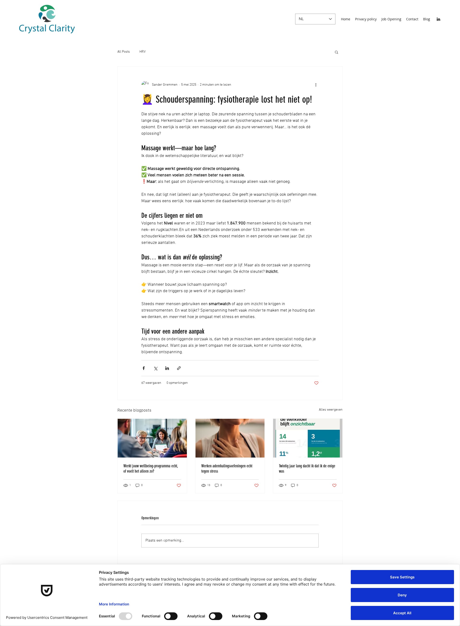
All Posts (123, 52)
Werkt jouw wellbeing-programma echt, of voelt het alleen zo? (150, 468)
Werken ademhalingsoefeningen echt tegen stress (226, 468)
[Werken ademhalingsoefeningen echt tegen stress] (230, 438)
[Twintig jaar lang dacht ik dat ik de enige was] (307, 438)
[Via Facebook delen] (143, 368)
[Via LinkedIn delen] (167, 368)
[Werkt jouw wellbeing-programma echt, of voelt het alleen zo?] (152, 438)
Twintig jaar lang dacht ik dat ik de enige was (307, 468)
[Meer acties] (316, 85)
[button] (336, 52)
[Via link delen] (179, 368)
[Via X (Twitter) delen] (155, 368)
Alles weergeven (331, 410)
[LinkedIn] (438, 19)
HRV (142, 52)
